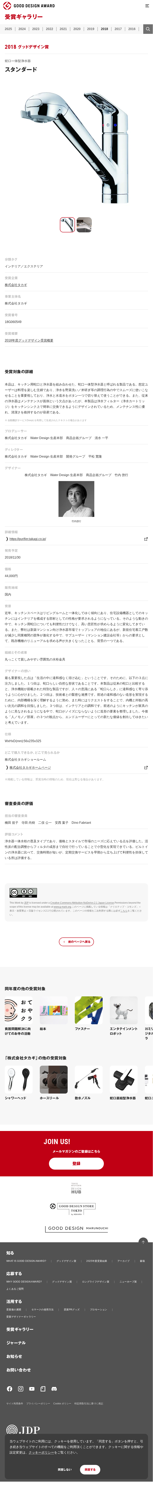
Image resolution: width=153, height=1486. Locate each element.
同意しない (65, 1469)
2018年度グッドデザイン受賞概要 (29, 340)
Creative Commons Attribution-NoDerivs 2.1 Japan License (82, 902)
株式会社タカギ (16, 285)
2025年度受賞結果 (96, 1261)
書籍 (142, 1261)
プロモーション (98, 1309)
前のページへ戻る (79, 941)
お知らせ (14, 1356)
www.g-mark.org (62, 906)
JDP (26, 902)
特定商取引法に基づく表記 (88, 1403)
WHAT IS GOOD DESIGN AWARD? (26, 1261)
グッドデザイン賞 (66, 1261)
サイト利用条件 (14, 1403)
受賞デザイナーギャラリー (21, 1316)
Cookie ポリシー (62, 1403)
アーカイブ (123, 1261)
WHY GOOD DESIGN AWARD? (24, 1281)
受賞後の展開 (13, 1309)
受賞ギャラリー (20, 1329)
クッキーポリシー (41, 1452)
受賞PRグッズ (72, 1309)
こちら (124, 910)
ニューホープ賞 (128, 1281)
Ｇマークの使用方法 (42, 1309)
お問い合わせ (18, 1370)
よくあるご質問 (15, 1288)
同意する (90, 1469)
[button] (67, 224)
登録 (76, 1163)
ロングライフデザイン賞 (95, 1281)
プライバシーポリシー (38, 1403)
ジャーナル (16, 1343)
